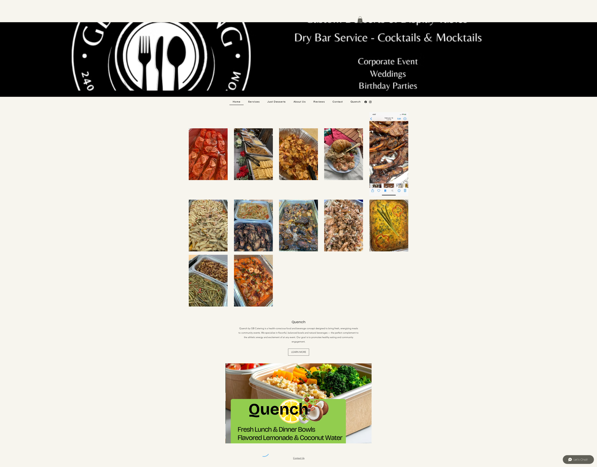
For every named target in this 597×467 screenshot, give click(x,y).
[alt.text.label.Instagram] (370, 101)
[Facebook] (365, 101)
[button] (360, 19)
